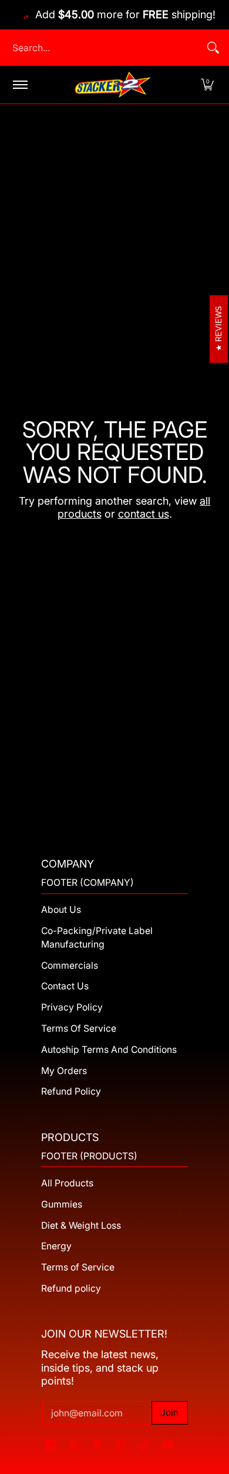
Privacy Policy (72, 1007)
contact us (143, 514)
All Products (67, 1183)
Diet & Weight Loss (81, 1225)
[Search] (213, 47)
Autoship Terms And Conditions (109, 1049)
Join (169, 1412)
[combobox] (105, 47)
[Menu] (20, 85)
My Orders (64, 1070)
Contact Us (65, 986)
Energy (56, 1246)
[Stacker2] (113, 85)
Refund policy (71, 1288)
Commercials (69, 965)
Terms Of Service (78, 1028)
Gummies (61, 1204)
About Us (61, 909)
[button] (207, 85)
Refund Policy (71, 1091)
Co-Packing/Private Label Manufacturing (97, 937)
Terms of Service (77, 1267)
